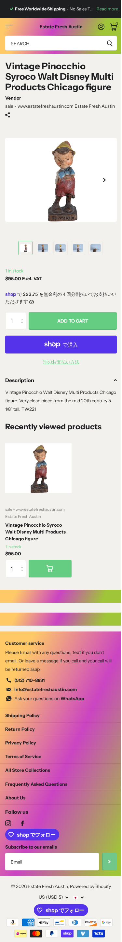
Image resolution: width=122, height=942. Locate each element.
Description (19, 380)
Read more (107, 8)
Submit (109, 43)
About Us (15, 798)
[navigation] (25, 248)
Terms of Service (23, 756)
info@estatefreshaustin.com (45, 689)
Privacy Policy (20, 743)
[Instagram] (8, 823)
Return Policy (20, 729)
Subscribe (109, 861)
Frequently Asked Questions (36, 784)
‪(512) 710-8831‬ (29, 680)
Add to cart (72, 321)
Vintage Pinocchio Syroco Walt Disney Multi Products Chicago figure (35, 532)
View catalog (9, 27)
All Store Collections (27, 770)
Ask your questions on (49, 698)
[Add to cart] (50, 568)
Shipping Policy (22, 715)
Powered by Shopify (90, 886)
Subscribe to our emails (31, 847)
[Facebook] (22, 823)
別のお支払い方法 (61, 362)
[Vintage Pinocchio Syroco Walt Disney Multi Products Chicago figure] (38, 468)
